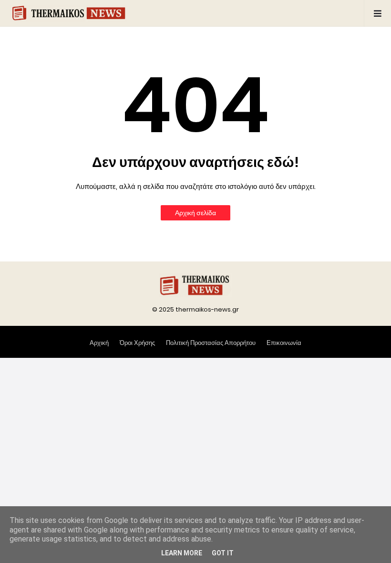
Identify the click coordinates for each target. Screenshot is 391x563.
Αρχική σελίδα (195, 213)
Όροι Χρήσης (137, 342)
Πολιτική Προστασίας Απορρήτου (211, 342)
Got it (223, 553)
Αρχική (99, 342)
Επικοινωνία (284, 342)
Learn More (181, 553)
